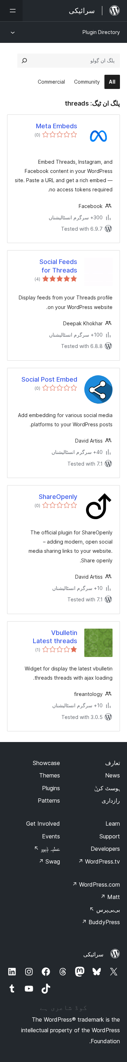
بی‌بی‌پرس (104, 909)
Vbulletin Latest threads (55, 637)
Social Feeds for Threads (58, 266)
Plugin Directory (101, 32)
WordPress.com (96, 884)
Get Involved (43, 823)
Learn (112, 823)
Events (51, 836)
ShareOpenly (58, 496)
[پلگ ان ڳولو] (24, 61)
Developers (105, 848)
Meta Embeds (56, 126)
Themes (49, 775)
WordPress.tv (99, 861)
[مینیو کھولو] (11, 10)
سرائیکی (93, 954)
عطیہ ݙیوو (47, 848)
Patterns (49, 800)
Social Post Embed (49, 379)
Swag (49, 861)
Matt (110, 896)
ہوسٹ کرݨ (107, 788)
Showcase (46, 762)
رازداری (111, 800)
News (112, 775)
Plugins (51, 788)
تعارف (112, 762)
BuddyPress (100, 922)
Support (109, 836)
